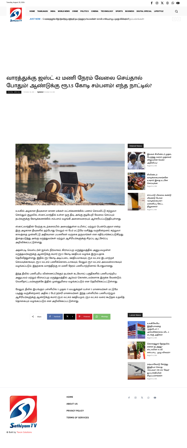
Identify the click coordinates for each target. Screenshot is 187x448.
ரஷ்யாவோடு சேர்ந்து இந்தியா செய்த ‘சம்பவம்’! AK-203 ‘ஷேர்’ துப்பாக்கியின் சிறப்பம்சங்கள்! (93, 19)
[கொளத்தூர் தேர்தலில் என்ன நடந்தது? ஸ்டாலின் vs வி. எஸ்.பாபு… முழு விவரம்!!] (136, 350)
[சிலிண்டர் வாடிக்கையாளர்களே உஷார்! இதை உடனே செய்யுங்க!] (136, 181)
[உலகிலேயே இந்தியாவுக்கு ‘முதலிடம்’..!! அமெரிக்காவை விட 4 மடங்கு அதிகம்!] (136, 330)
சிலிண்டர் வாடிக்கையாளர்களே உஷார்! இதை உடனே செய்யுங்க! (157, 179)
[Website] (167, 3)
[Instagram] (157, 3)
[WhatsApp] (172, 3)
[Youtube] (178, 3)
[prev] (174, 19)
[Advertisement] (93, 46)
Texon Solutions (24, 432)
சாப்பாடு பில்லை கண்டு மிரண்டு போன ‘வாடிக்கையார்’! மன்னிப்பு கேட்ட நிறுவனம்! (159, 200)
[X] (162, 3)
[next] (179, 19)
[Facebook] (151, 3)
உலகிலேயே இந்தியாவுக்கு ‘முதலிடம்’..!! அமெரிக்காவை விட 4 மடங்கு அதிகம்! (158, 329)
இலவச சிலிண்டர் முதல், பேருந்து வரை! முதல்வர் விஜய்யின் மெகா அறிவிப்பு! (159, 158)
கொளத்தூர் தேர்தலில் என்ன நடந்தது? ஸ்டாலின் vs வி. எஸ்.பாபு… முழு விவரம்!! (158, 348)
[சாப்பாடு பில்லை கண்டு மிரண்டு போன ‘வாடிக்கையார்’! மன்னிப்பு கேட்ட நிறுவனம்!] (136, 201)
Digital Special (14, 92)
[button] (176, 11)
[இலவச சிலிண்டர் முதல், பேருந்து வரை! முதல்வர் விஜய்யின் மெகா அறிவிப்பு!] (136, 160)
